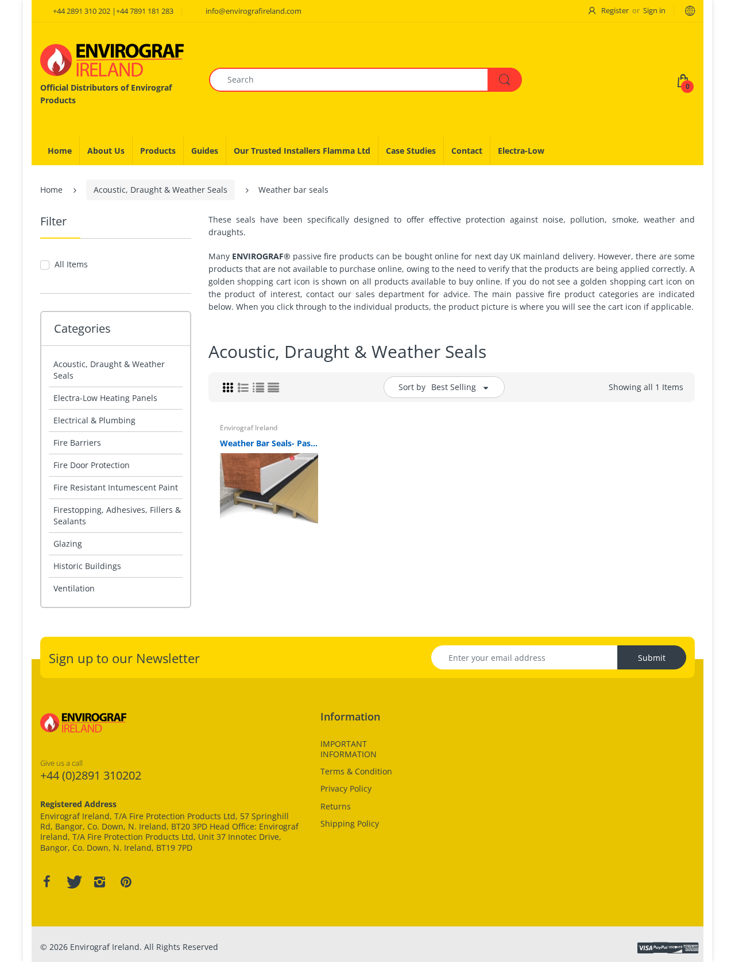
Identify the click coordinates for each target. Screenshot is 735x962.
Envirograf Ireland (248, 428)
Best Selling (453, 386)
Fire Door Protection (91, 464)
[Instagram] (99, 882)
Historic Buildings (87, 565)
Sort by (412, 386)
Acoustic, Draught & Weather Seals (160, 189)
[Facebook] (46, 882)
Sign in (654, 10)
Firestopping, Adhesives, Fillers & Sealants (117, 515)
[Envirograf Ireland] (112, 59)
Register (614, 10)
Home (51, 189)
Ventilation (74, 588)
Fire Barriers (77, 442)
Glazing (67, 543)
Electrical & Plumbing (94, 420)
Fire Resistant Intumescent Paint (115, 487)
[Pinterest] (125, 882)
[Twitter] (73, 882)
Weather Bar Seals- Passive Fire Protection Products (269, 443)
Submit (652, 657)
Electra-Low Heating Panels (105, 397)
